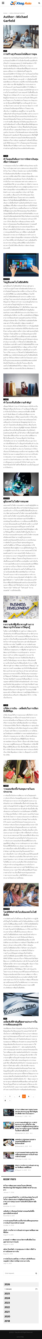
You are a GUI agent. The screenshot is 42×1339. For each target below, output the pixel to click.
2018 (7, 1321)
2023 (7, 1303)
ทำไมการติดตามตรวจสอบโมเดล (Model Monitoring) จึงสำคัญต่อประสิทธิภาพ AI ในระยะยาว (26, 1111)
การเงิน (6, 156)
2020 (7, 1316)
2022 (7, 1307)
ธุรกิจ (5, 51)
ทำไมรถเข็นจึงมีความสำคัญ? (17, 403)
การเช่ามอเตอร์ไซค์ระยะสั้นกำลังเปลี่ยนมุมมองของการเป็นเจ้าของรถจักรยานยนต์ (26, 1154)
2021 (7, 1312)
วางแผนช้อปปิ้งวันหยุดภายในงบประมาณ (19, 790)
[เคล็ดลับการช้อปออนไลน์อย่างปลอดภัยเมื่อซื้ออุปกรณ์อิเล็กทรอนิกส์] (8, 1142)
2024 (7, 1298)
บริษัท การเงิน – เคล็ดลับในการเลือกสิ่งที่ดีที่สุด (20, 710)
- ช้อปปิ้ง (6, 399)
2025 (7, 1293)
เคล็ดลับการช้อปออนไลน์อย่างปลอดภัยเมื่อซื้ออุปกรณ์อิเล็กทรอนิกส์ (25, 1141)
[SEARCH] (36, 1273)
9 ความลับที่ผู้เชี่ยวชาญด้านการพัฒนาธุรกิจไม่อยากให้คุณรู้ (18, 626)
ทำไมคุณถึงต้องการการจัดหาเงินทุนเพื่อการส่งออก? (20, 160)
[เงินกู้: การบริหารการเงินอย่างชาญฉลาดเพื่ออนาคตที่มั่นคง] (8, 1168)
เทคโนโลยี (6, 279)
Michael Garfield (19, 13)
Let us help (20, 1337)
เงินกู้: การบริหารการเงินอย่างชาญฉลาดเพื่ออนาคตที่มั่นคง (27, 1166)
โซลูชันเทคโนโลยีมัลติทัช (15, 282)
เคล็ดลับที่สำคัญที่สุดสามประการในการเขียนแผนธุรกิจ (20, 1023)
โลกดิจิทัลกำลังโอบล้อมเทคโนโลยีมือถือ (20, 913)
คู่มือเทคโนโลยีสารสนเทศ (15, 502)
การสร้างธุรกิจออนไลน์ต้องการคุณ (20, 54)
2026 (7, 1284)
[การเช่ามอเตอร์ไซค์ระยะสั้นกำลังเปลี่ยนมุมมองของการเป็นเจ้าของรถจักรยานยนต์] (8, 1155)
